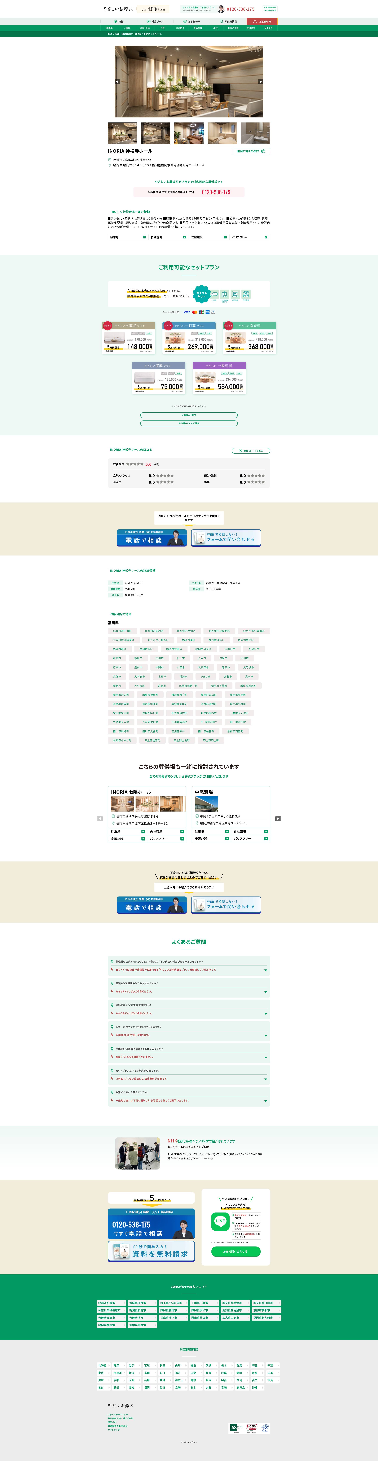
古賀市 (162, 676)
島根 (208, 1380)
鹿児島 (241, 1387)
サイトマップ (114, 1429)
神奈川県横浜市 (232, 1303)
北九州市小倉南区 (254, 631)
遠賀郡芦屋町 (121, 704)
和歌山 (179, 1380)
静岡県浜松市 (199, 1310)
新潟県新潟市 (137, 1310)
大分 (208, 1387)
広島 (239, 1380)
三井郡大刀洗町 (239, 713)
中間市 (160, 667)
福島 (193, 1365)
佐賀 (162, 1387)
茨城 (208, 1365)
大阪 (132, 1380)
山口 (255, 1380)
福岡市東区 (188, 640)
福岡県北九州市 (263, 1317)
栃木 (224, 1365)
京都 (116, 1380)
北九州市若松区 (154, 631)
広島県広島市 (230, 1317)
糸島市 (162, 685)
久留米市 (254, 649)
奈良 (162, 1380)
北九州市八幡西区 (158, 640)
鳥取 (193, 1380)
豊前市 (138, 667)
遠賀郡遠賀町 (209, 704)
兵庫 (147, 1380)
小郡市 (181, 667)
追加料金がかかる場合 (189, 423)
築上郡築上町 (211, 740)
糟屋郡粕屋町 (238, 694)
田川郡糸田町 (238, 722)
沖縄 (255, 1387)
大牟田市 (230, 649)
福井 (178, 1373)
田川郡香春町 (180, 722)
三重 (270, 1373)
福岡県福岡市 (106, 1325)
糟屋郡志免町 (121, 694)
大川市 (245, 658)
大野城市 (248, 667)
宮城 (147, 1365)
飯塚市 (138, 658)
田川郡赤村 (178, 731)
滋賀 (101, 1380)
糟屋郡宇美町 (219, 685)
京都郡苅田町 (235, 731)
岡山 (224, 1380)
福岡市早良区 (203, 649)
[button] (260, 81)
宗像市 (117, 676)
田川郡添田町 (209, 722)
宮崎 (224, 1387)
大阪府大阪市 (106, 1317)
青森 (116, 1365)
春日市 (226, 667)
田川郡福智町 (206, 731)
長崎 (178, 1387)
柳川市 (181, 658)
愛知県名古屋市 (232, 1310)
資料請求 (251, 28)
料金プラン (158, 21)
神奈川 (118, 1373)
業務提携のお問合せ (117, 1426)
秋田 (162, 1365)
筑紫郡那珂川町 (188, 685)
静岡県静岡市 (168, 1310)
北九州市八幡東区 (123, 640)
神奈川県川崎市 (263, 1303)
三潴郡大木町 (121, 722)
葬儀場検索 (231, 21)
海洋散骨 (180, 28)
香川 (101, 1387)
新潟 (132, 1373)
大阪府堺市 (136, 1317)
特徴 (121, 21)
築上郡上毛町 (182, 740)
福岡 (147, 1387)
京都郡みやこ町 (122, 740)
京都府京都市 (261, 1310)
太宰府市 (139, 676)
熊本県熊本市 (137, 1325)
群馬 (239, 1365)
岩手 (132, 1365)
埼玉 (255, 1365)
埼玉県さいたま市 (171, 1303)
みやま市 (139, 685)
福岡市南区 (119, 649)
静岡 (239, 1373)
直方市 (117, 658)
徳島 (270, 1380)
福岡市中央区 (246, 640)
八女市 (202, 658)
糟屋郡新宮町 (180, 694)
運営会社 (268, 28)
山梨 (193, 1373)
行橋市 (117, 667)
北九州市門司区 (122, 631)
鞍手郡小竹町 (238, 704)
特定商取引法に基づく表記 (120, 1418)
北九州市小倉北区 (219, 631)
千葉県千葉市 (199, 1303)
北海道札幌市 (106, 1303)
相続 (215, 28)
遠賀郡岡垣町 (180, 704)
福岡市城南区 (174, 649)
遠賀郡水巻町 (150, 704)
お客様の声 (194, 21)
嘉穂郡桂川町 (150, 713)
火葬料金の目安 (189, 415)
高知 (132, 1387)
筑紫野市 (203, 667)
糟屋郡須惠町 (150, 694)
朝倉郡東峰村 (209, 713)
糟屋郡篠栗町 (248, 685)
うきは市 (206, 676)
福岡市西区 (146, 649)
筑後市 (223, 658)
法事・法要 (145, 28)
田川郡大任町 (150, 731)
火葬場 (127, 28)
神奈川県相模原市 (109, 1310)
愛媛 (116, 1387)
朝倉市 (117, 685)
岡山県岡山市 (199, 1317)
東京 (101, 1373)
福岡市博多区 (217, 640)
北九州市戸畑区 (186, 631)
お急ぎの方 (265, 21)
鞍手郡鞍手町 (121, 713)
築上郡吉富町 (153, 740)
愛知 (255, 1373)
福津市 (184, 676)
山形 (178, 1365)
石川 (162, 1373)
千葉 (270, 1365)
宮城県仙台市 (137, 1303)
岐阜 (224, 1373)
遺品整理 (197, 28)
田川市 (160, 658)
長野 (208, 1373)
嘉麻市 (249, 676)
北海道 (102, 1365)
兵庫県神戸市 (168, 1317)
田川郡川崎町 (121, 731)
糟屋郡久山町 (209, 694)
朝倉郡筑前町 (180, 713)
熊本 (193, 1387)
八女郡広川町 (150, 722)
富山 (147, 1373)
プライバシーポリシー (118, 1414)
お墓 (162, 28)
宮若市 (228, 676)
